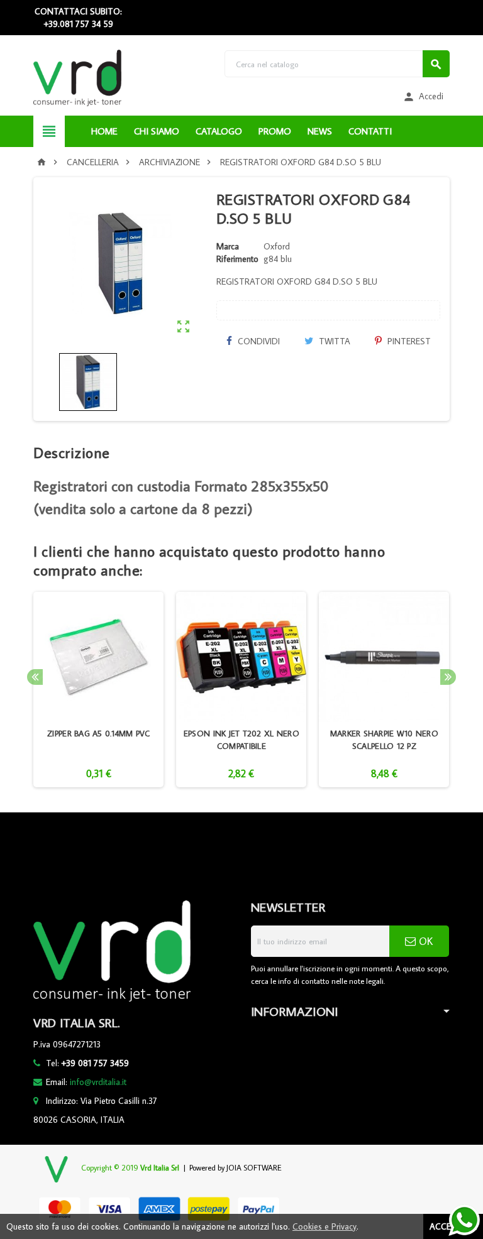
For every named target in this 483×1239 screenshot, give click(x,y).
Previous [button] (35, 677)
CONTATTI (370, 131)
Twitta (333, 341)
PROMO (274, 131)
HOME (104, 131)
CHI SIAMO (156, 131)
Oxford (277, 246)
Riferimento (237, 259)
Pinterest (408, 341)
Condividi (257, 341)
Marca (227, 246)
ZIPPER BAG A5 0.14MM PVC (98, 733)
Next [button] (448, 677)
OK (424, 941)
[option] (98, 689)
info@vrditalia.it (98, 1082)
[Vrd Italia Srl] (77, 77)
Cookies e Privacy (324, 1226)
